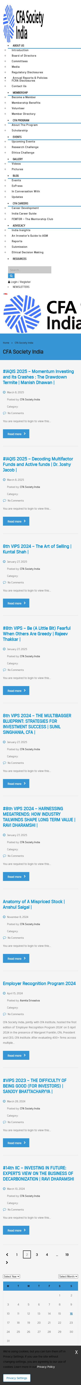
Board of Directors (24, 55)
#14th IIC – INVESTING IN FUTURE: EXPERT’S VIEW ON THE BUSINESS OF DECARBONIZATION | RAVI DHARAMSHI (38, 1173)
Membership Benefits (26, 102)
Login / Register (20, 281)
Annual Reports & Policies (30, 77)
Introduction (20, 50)
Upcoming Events (23, 141)
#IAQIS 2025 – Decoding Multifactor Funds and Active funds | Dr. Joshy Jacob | (38, 464)
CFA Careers (20, 203)
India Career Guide (24, 213)
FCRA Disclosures (23, 80)
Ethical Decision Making (28, 252)
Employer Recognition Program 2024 (39, 983)
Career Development (25, 208)
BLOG (16, 175)
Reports (17, 241)
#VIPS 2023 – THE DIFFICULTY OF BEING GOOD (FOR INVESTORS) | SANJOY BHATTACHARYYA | (35, 1086)
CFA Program (21, 120)
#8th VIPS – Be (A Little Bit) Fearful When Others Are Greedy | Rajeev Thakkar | (37, 634)
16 (71, 1313)
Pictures (17, 169)
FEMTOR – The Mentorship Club (32, 219)
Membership (20, 92)
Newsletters (21, 286)
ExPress (17, 185)
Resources (20, 258)
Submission (20, 246)
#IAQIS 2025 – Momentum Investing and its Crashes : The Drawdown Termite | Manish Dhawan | (38, 377)
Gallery (18, 159)
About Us (18, 45)
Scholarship (20, 130)
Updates (17, 196)
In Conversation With (26, 191)
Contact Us (19, 86)
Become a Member (24, 97)
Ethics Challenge (23, 152)
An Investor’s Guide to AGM (30, 235)
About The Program (25, 124)
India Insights (21, 230)
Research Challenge (25, 147)
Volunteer (18, 108)
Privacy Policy (46, 1366)
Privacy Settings (16, 1378)
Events (17, 136)
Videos (16, 163)
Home (6, 342)
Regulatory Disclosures (27, 72)
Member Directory (24, 113)
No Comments (16, 413)
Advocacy (19, 225)
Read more (14, 434)
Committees (20, 61)
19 (67, 1255)
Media (16, 66)
